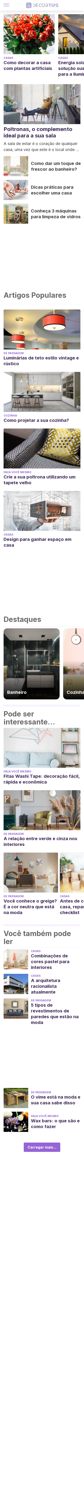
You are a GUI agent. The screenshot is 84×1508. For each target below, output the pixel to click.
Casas (8, 58)
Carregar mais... (42, 1147)
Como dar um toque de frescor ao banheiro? (56, 166)
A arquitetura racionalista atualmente (45, 986)
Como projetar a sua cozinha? (36, 420)
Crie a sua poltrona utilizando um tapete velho (39, 479)
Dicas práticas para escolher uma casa (52, 190)
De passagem (14, 353)
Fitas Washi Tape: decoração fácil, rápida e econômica (42, 779)
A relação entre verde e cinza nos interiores (40, 841)
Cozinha (10, 415)
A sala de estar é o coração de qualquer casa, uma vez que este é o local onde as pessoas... (42, 147)
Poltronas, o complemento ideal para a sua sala (38, 132)
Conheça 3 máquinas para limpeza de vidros (56, 213)
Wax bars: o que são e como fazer (55, 1123)
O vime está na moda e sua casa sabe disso (55, 1099)
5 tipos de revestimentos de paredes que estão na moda (55, 1013)
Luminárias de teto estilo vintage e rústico (41, 360)
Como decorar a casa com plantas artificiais (28, 65)
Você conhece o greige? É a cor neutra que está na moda (30, 906)
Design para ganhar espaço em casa (37, 542)
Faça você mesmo (17, 472)
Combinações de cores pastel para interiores (50, 961)
